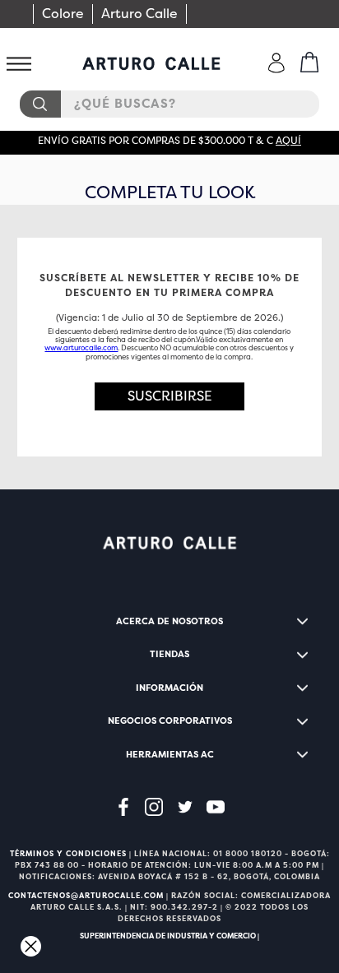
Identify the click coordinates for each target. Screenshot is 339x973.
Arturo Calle (139, 13)
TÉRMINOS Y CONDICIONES (68, 854)
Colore (63, 13)
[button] (170, 396)
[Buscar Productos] (39, 104)
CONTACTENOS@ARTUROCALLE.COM (86, 896)
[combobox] (169, 104)
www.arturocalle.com (81, 348)
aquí (288, 140)
